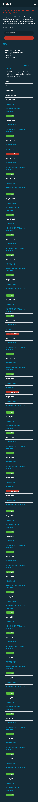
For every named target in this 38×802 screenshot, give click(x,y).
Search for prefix (8, 27)
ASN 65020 (10, 149)
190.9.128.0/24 (11, 104)
